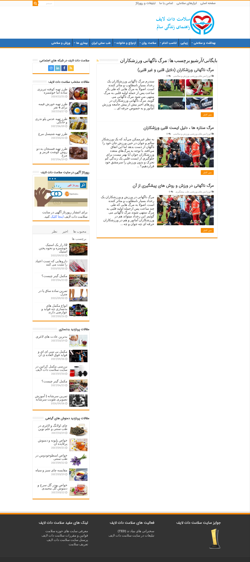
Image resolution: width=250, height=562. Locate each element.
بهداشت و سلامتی (205, 43)
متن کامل (207, 114)
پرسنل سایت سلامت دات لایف (67, 539)
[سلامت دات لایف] (185, 21)
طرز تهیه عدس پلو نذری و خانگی (51, 120)
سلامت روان (149, 43)
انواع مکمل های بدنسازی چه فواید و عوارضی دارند (54, 308)
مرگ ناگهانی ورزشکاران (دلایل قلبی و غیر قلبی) (176, 70)
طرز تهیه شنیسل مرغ (52, 133)
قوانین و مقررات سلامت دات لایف (65, 535)
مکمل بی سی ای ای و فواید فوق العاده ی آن (52, 353)
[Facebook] (64, 68)
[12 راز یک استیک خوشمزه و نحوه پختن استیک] (78, 249)
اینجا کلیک (57, 216)
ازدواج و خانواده (126, 43)
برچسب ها (79, 238)
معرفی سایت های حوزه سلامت (66, 531)
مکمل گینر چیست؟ (54, 276)
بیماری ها (82, 43)
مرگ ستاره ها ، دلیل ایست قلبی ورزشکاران (178, 128)
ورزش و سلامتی (60, 43)
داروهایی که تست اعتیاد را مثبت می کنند (51, 262)
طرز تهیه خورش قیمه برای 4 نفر (52, 105)
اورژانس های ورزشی (200, 75)
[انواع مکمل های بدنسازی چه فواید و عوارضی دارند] (78, 310)
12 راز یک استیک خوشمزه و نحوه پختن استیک (53, 247)
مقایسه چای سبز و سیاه (51, 470)
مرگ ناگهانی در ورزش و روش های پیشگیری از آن (173, 186)
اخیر (65, 231)
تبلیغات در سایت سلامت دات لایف (131, 535)
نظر (54, 231)
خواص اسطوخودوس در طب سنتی (51, 457)
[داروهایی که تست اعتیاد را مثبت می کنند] (78, 265)
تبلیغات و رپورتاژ (146, 3)
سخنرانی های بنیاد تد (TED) (136, 531)
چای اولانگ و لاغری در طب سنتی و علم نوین (52, 427)
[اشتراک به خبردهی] (98, 60)
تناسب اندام (169, 43)
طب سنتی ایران (101, 43)
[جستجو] (35, 3)
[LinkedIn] (58, 68)
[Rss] (71, 68)
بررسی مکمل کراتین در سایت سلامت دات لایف (51, 368)
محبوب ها (79, 231)
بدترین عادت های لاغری (51, 336)
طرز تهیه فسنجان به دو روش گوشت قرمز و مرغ (51, 151)
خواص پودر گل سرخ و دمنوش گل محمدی (52, 486)
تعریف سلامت (78, 544)
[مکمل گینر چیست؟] (78, 280)
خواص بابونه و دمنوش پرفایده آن (52, 442)
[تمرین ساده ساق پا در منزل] (78, 295)
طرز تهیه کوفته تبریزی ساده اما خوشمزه (52, 90)
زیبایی (184, 43)
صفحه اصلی (208, 3)
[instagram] (51, 68)
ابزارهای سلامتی (187, 3)
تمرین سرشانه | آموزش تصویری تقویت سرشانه (51, 397)
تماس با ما (166, 3)
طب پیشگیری (182, 191)
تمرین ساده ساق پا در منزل (52, 292)
